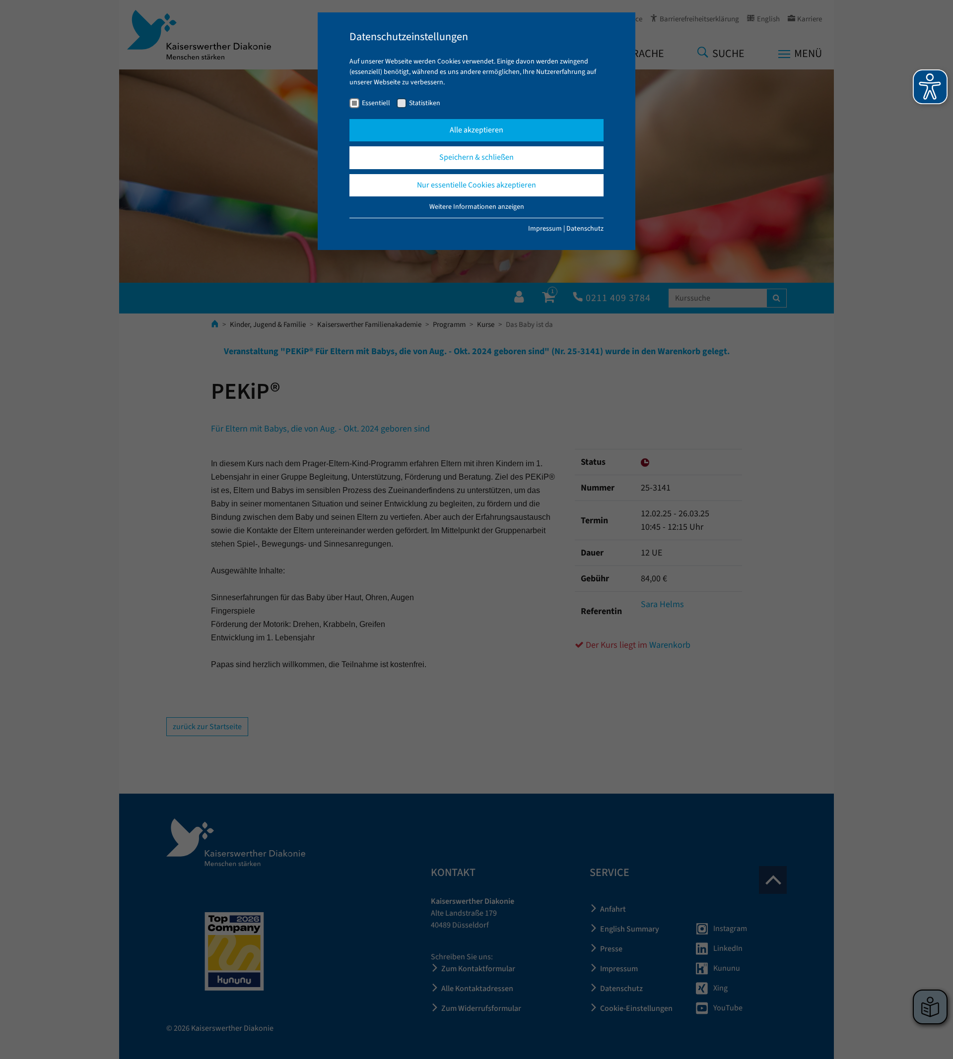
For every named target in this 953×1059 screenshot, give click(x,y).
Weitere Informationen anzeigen (476, 207)
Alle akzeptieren (476, 130)
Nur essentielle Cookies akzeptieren (476, 185)
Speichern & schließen (476, 157)
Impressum (545, 229)
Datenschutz (585, 229)
